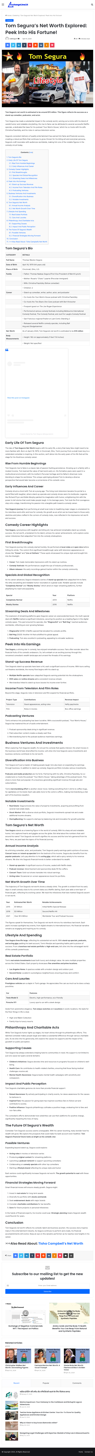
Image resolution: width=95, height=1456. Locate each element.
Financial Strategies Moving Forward (24, 236)
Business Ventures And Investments (21, 193)
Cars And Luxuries (17, 217)
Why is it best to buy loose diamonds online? (38, 1423)
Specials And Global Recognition (23, 175)
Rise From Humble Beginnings (22, 163)
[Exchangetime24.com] (18, 4)
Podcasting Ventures (18, 190)
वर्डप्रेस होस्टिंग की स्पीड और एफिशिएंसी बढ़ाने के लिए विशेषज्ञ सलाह (45, 1392)
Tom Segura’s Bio (14, 157)
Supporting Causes (18, 224)
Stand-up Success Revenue (21, 184)
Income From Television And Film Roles (25, 187)
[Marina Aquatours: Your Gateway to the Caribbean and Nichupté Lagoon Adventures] (11, 1405)
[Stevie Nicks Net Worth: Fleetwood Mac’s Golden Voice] (77, 1356)
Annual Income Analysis (19, 205)
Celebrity (16, 15)
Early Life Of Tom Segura (17, 160)
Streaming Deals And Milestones (23, 178)
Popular (46, 1383)
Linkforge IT (14, 39)
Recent (16, 1383)
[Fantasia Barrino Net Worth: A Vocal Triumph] (47, 1356)
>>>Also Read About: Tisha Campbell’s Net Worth (27, 242)
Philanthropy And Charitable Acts (20, 221)
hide (30, 152)
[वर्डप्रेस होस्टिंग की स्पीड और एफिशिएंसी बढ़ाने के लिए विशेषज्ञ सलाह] (11, 1395)
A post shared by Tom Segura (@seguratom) (36, 434)
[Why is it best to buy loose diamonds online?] (11, 1426)
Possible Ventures (17, 233)
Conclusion (12, 239)
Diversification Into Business (21, 196)
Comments (77, 1383)
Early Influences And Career (21, 166)
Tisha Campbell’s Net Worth (60, 1243)
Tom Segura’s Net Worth (17, 202)
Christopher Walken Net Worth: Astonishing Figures (16, 1366)
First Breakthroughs (18, 172)
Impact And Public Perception (22, 227)
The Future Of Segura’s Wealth (19, 230)
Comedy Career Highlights (18, 169)
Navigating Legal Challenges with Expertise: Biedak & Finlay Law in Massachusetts (54, 1433)
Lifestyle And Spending (16, 211)
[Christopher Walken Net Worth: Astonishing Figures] (18, 1356)
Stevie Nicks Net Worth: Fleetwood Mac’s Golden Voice (74, 1367)
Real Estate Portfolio (18, 214)
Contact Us (89, 1452)
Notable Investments (18, 199)
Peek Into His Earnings (16, 181)
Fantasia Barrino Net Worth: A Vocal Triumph (47, 1366)
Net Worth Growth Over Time (22, 208)
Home (9, 15)
